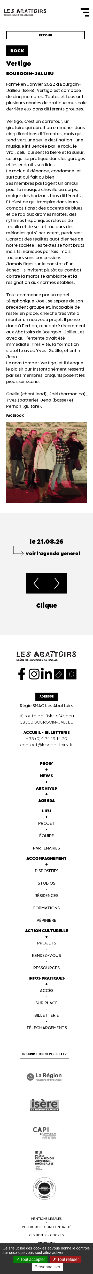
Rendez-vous (46, 955)
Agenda (46, 800)
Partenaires (46, 848)
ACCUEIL (32, 732)
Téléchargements (46, 1027)
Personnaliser (47, 1267)
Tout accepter (32, 1259)
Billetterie (46, 1015)
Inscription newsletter (44, 1054)
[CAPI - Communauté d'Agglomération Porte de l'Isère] (44, 1133)
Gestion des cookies (46, 1235)
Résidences (46, 895)
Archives (46, 788)
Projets (46, 943)
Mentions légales (46, 1219)
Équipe (46, 836)
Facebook (15, 416)
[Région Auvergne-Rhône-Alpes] (44, 1077)
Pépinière (46, 920)
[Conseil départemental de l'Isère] (44, 1105)
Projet (46, 823)
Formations (46, 908)
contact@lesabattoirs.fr (46, 745)
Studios (46, 883)
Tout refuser (67, 1259)
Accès (46, 990)
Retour (45, 35)
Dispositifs (46, 871)
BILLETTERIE (57, 732)
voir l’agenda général (53, 553)
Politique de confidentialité (46, 1227)
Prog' (46, 763)
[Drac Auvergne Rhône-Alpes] (44, 1161)
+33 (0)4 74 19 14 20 (46, 738)
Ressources (46, 968)
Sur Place (46, 1003)
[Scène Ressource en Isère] (44, 1188)
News (46, 776)
